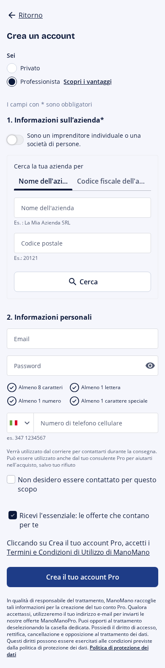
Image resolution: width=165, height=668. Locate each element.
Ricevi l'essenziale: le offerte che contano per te (84, 520)
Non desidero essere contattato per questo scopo (87, 484)
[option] (15, 423)
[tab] (43, 180)
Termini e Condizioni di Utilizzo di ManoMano (78, 552)
